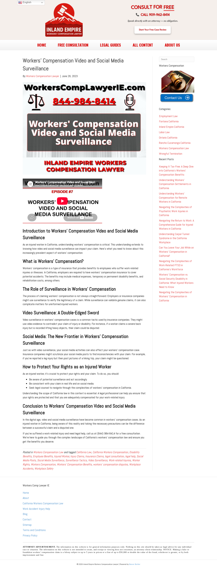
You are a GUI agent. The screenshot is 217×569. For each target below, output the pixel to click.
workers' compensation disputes (110, 464)
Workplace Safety (43, 468)
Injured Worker (61, 456)
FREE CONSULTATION (73, 45)
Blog (25, 514)
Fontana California (169, 121)
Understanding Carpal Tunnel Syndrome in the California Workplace (174, 238)
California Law (83, 452)
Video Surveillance (97, 460)
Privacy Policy (30, 535)
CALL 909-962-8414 (153, 15)
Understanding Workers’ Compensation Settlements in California (175, 184)
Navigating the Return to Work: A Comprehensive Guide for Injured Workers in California (176, 224)
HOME (41, 45)
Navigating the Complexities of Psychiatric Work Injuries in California (175, 211)
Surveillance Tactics (76, 460)
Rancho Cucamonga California (174, 143)
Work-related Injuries (120, 460)
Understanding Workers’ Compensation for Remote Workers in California (173, 197)
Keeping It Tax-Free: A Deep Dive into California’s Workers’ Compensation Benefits (176, 170)
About (26, 498)
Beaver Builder (134, 564)
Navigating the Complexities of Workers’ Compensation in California (175, 296)
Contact (27, 519)
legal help (130, 456)
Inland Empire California (171, 127)
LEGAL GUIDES (110, 45)
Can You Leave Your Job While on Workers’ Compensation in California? (176, 251)
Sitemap (27, 525)
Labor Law (164, 132)
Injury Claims (77, 456)
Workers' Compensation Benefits (74, 464)
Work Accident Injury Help (36, 509)
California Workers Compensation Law (43, 503)
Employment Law (168, 116)
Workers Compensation (43, 464)
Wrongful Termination (170, 153)
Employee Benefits (43, 456)
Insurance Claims (94, 456)
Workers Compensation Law (48, 452)
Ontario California (168, 137)
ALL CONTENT (143, 45)
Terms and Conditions (34, 530)
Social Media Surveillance (50, 460)
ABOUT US (172, 45)
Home (26, 492)
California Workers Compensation (110, 452)
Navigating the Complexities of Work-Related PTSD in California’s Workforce (175, 265)
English (26, 2)
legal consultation (114, 456)
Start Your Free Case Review (152, 30)
